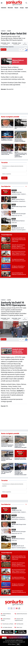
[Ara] (26, 3)
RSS (5, 637)
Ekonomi (10, 7)
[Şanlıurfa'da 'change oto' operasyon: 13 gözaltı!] (7, 466)
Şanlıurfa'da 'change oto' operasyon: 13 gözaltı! (6, 472)
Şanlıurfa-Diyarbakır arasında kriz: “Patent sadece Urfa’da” (7, 153)
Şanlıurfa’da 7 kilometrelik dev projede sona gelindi (20, 140)
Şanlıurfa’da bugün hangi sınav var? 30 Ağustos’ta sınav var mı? (19, 214)
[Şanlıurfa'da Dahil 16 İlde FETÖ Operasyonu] (14, 329)
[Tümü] (26, 186)
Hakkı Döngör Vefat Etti (7, 127)
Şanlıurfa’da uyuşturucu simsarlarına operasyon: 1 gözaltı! (7, 445)
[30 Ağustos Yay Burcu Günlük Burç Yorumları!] (7, 134)
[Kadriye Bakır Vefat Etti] (14, 47)
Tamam (18, 644)
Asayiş (22, 7)
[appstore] (7, 632)
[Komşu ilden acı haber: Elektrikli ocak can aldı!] (21, 453)
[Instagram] (14, 608)
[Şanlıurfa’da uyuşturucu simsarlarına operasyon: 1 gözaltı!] (7, 439)
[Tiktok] (19, 608)
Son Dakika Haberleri (7, 627)
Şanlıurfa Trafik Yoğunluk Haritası (19, 619)
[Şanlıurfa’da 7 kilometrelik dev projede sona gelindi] (21, 134)
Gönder (4, 178)
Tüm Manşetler (19, 623)
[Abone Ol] (26, 339)
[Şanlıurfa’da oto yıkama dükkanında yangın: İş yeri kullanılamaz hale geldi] (21, 439)
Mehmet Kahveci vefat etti (18, 221)
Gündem (3, 7)
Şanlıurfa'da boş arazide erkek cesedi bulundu (6, 459)
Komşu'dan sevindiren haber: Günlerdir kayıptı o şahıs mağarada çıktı (19, 193)
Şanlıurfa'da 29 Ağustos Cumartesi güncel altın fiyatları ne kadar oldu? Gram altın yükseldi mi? (19, 229)
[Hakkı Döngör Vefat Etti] (7, 122)
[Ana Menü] (1, 3)
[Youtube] (16, 608)
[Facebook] (9, 608)
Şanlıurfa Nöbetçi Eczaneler (6, 614)
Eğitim (13, 211)
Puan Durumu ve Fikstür (8, 623)
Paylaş (4, 49)
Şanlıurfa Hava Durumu (22, 613)
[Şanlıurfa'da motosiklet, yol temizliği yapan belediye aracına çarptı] (21, 466)
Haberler (3, 30)
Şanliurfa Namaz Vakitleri (5, 619)
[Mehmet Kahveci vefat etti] (21, 122)
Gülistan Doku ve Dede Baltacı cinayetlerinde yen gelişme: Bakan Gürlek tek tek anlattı (19, 200)
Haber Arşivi (19, 627)
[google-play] (20, 632)
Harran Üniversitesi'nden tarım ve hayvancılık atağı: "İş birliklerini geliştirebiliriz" (21, 154)
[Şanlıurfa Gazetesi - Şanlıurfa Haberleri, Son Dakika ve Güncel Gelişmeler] (14, 3)
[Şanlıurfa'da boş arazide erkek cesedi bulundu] (7, 453)
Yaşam (16, 7)
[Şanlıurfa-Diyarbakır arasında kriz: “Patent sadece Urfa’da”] (7, 147)
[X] (11, 608)
